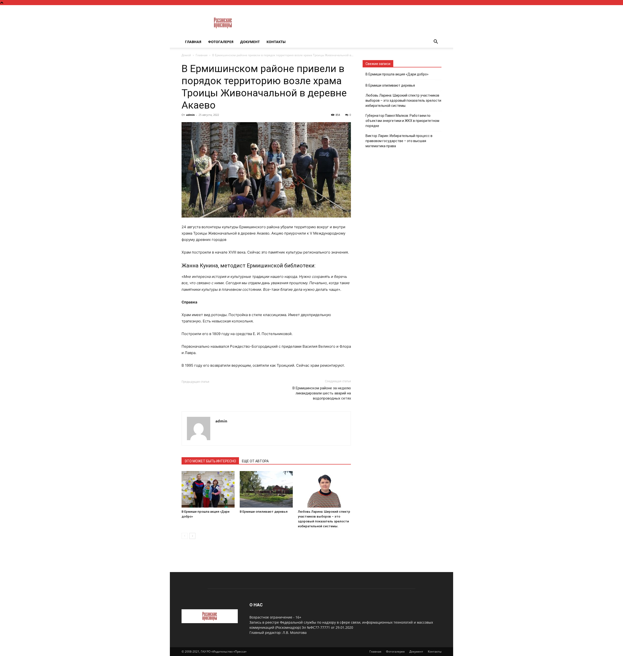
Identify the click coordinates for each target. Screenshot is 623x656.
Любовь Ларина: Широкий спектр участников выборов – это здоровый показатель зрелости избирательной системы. (403, 100)
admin (190, 115)
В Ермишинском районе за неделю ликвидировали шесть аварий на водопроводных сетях (322, 393)
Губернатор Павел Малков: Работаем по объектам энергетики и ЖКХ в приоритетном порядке (402, 121)
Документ (250, 41)
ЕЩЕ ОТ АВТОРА (255, 461)
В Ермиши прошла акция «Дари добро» (397, 74)
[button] (435, 42)
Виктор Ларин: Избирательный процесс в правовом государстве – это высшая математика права (399, 141)
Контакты (276, 41)
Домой (186, 55)
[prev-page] (185, 536)
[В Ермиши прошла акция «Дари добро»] (208, 489)
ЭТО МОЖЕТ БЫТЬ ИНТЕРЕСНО (210, 461)
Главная (193, 41)
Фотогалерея (220, 41)
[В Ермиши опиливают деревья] (266, 489)
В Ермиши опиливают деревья (263, 511)
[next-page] (192, 536)
